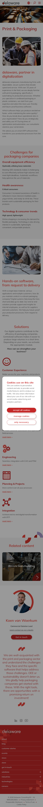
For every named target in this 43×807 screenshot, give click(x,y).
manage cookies (21, 416)
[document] (21, 403)
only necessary (21, 422)
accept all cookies (21, 410)
